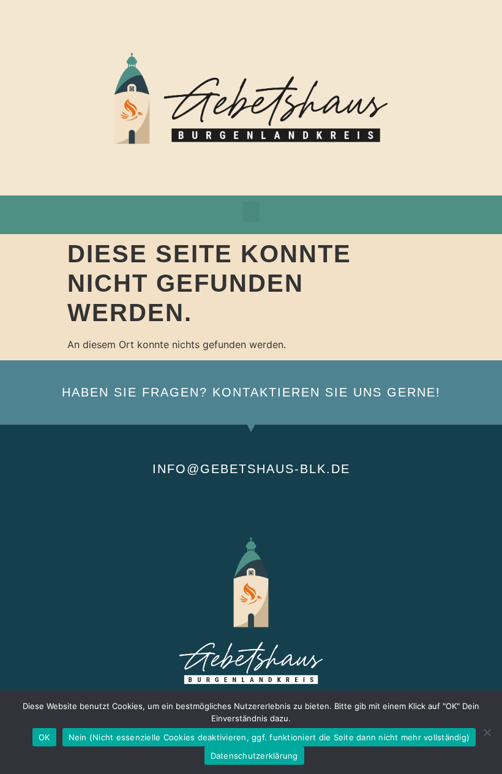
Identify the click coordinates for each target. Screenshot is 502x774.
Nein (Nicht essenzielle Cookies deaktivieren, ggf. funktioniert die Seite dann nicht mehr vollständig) (269, 737)
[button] (251, 212)
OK (44, 737)
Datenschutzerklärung (254, 756)
